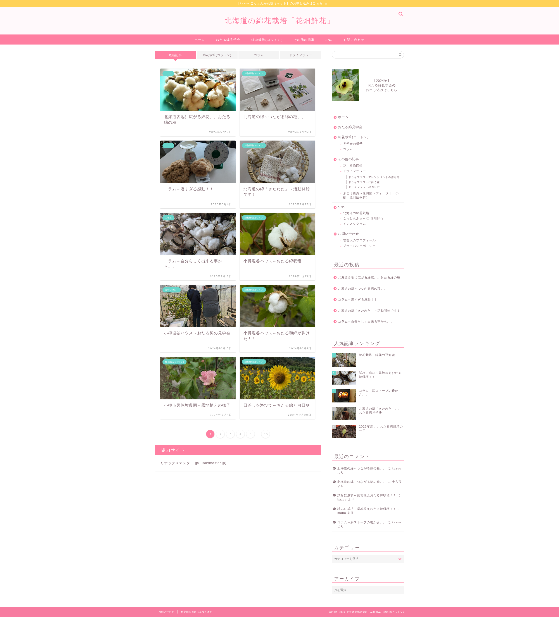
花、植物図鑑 (353, 165)
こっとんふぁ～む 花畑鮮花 (363, 218)
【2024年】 (381, 85)
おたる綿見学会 (228, 40)
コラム (259, 55)
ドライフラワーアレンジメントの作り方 (374, 177)
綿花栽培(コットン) (267, 40)
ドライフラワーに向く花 (364, 182)
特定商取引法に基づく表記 (196, 611)
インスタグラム (354, 223)
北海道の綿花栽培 (356, 213)
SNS (329, 40)
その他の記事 (304, 40)
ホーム (200, 40)
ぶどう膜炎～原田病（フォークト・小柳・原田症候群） (371, 195)
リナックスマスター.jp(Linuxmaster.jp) (193, 463)
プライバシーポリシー (359, 245)
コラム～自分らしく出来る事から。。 (366, 321)
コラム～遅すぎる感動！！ (357, 299)
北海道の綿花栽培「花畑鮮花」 (279, 20)
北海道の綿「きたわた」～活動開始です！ (369, 310)
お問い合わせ (353, 40)
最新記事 (175, 55)
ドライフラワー (300, 55)
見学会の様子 (353, 143)
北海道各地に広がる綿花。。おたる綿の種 (369, 277)
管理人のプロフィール (359, 240)
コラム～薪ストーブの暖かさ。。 (361, 522)
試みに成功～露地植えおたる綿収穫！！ (366, 495)
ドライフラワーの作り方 (364, 187)
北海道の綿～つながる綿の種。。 (362, 288)
